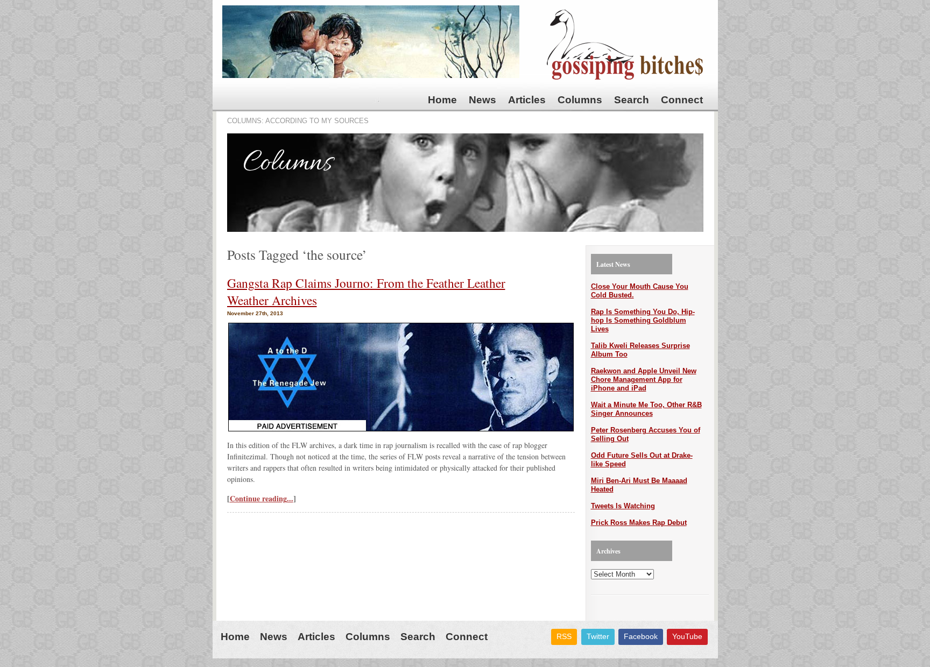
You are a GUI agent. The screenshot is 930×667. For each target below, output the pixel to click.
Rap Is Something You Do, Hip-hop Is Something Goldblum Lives (643, 320)
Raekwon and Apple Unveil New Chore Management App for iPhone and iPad (643, 379)
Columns (580, 99)
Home (442, 99)
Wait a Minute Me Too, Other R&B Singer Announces (646, 409)
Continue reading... (261, 498)
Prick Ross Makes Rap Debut (639, 523)
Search (631, 99)
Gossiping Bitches (625, 45)
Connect (682, 99)
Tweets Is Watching (623, 506)
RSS (564, 636)
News (482, 99)
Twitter (598, 636)
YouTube (687, 636)
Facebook (641, 636)
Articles (527, 99)
